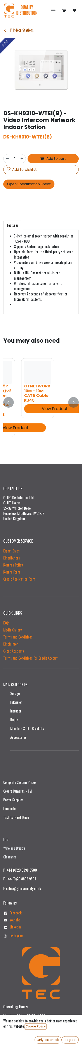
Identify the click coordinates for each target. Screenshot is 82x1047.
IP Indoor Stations (21, 30)
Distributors (11, 558)
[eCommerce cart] (63, 10)
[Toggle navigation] (53, 10)
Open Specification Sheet (29, 184)
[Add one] (22, 158)
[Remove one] (7, 158)
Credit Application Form (19, 579)
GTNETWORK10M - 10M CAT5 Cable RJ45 (22, 393)
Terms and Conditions (18, 637)
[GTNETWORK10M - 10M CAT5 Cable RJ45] (23, 372)
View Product (40, 408)
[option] (41, 402)
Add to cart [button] (55, 158)
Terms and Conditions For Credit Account (31, 658)
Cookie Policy (36, 1026)
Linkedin (15, 927)
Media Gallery (12, 630)
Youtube (15, 920)
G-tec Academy (13, 651)
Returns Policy (13, 565)
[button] (8, 402)
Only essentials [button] (48, 1040)
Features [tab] (13, 225)
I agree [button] (70, 1040)
